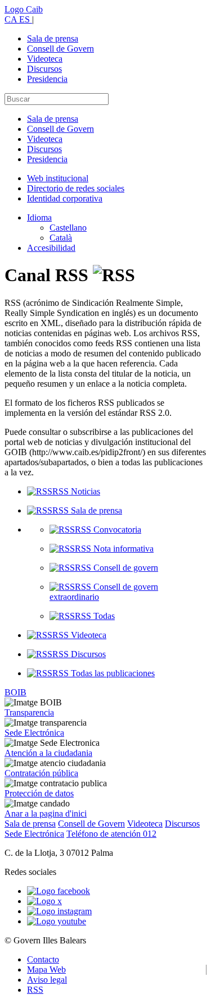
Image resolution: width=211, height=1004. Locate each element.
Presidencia (47, 79)
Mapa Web (46, 969)
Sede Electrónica (34, 732)
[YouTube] (56, 921)
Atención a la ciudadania (48, 753)
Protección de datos (39, 793)
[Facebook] (58, 891)
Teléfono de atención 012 (111, 833)
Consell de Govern (60, 48)
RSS (35, 989)
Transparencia (29, 712)
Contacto (43, 959)
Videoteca (44, 58)
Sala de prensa (52, 38)
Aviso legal (47, 979)
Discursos (44, 69)
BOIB (15, 692)
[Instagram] (59, 911)
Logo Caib (24, 9)
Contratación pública (41, 773)
